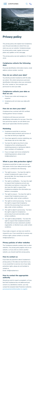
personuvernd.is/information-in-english (15, 289)
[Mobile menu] (30, 4)
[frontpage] (10, 3)
